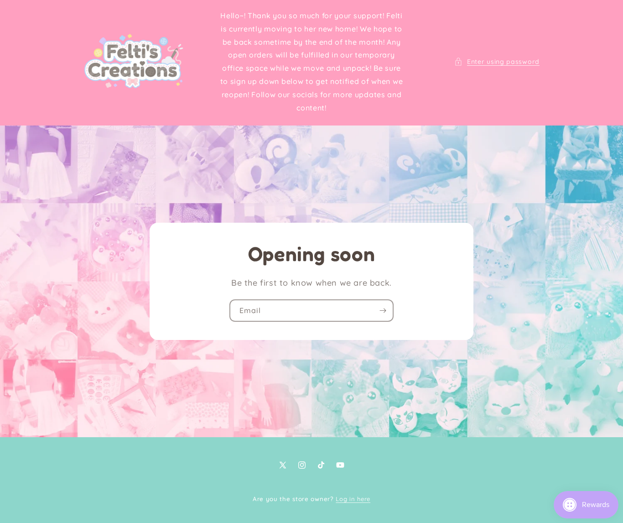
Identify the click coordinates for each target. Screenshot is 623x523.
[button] (497, 62)
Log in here (353, 498)
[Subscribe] (383, 311)
